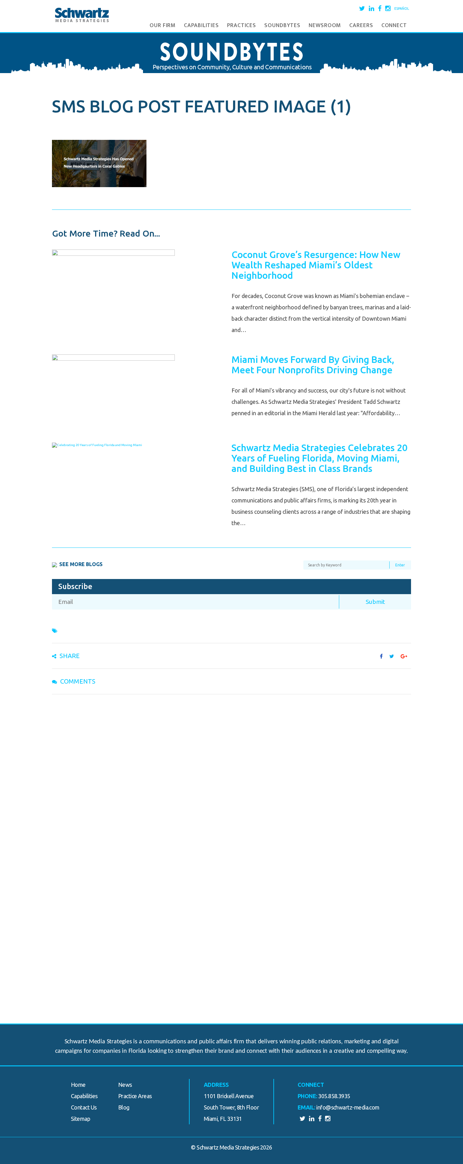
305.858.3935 (334, 1096)
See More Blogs (81, 564)
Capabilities (201, 25)
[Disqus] (231, 781)
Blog (123, 1107)
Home (78, 1084)
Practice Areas (134, 1096)
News (125, 1084)
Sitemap (80, 1118)
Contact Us (84, 1107)
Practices (241, 25)
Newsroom (325, 25)
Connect (394, 25)
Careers (361, 25)
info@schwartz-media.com (348, 1107)
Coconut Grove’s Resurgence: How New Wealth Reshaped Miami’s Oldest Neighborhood (316, 265)
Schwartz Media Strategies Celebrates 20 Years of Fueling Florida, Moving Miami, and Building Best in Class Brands (320, 458)
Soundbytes (282, 25)
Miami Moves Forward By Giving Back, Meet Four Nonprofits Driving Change (313, 364)
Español (401, 8)
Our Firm (163, 25)
